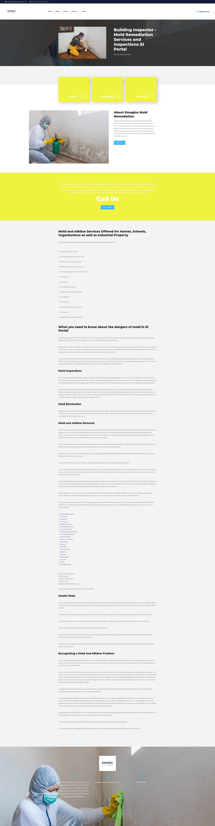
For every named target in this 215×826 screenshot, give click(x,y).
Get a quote (107, 207)
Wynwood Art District (66, 539)
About (57, 11)
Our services (63, 517)
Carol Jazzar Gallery (65, 529)
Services (74, 11)
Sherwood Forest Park (66, 527)
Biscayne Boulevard (65, 524)
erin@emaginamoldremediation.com (17, 1)
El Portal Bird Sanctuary (67, 534)
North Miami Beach (65, 564)
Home (50, 11)
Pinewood (63, 544)
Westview (63, 554)
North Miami (63, 547)
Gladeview (63, 552)
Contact (65, 11)
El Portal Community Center (68, 532)
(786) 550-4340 (204, 12)
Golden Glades (64, 557)
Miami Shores (64, 542)
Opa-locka (63, 559)
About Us (119, 143)
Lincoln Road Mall (65, 537)
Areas (84, 11)
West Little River (65, 549)
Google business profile (67, 514)
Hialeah (62, 562)
